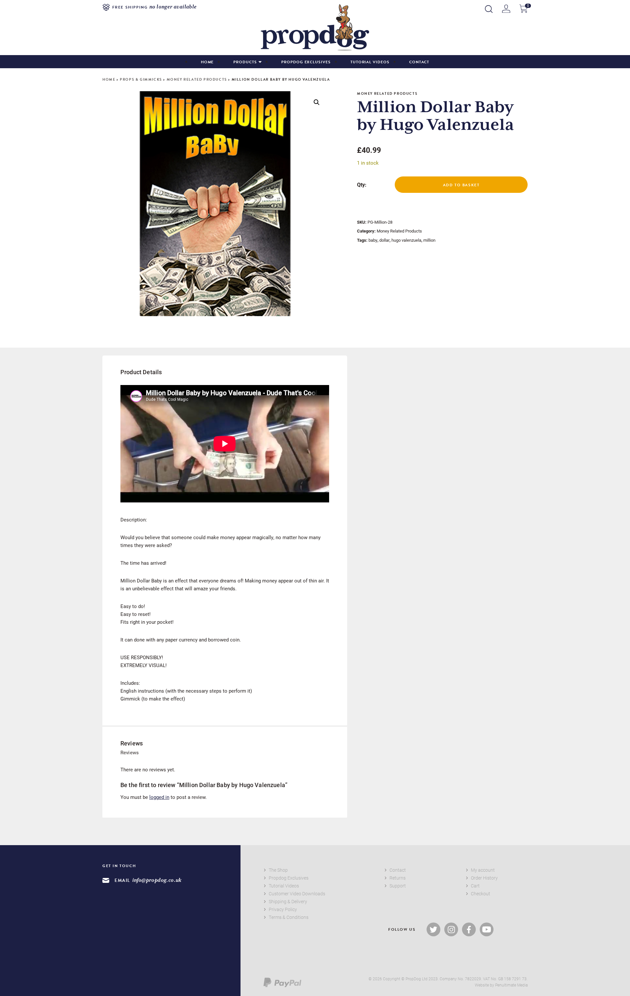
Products (245, 62)
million (429, 240)
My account (483, 870)
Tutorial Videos (369, 62)
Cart (475, 886)
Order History (484, 878)
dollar (384, 240)
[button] (317, 102)
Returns (397, 878)
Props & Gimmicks (141, 79)
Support (397, 886)
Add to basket (461, 185)
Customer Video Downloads (297, 893)
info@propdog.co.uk (157, 880)
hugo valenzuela (406, 240)
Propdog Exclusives (306, 62)
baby (372, 240)
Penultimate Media (511, 984)
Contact (419, 62)
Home (207, 62)
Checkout (480, 893)
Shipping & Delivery (288, 901)
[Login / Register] (506, 8)
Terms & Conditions (288, 917)
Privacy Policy (283, 909)
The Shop (278, 870)
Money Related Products (197, 79)
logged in (159, 797)
